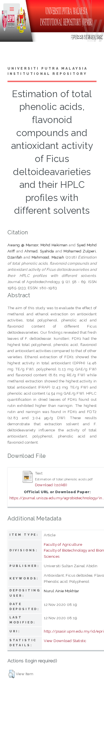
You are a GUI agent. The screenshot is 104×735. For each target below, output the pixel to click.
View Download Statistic (65, 640)
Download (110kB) (51, 485)
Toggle (12, 10)
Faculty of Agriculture (63, 544)
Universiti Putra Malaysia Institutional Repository (47, 71)
